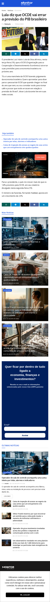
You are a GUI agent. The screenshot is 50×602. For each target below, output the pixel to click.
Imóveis (6, 255)
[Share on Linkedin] (43, 54)
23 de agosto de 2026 (12, 248)
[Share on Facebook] (34, 54)
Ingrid (7, 483)
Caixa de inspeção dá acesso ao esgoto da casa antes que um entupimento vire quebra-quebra (25, 146)
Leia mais (8, 495)
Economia (18, 10)
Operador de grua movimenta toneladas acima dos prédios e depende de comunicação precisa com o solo (22, 348)
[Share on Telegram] (15, 54)
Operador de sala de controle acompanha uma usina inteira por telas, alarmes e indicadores (25, 140)
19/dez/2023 (19, 24)
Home (4, 10)
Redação (8, 24)
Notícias (10, 10)
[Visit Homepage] (27, 3)
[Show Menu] (3, 3)
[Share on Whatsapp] (6, 54)
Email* (7, 425)
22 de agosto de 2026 (12, 354)
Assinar (25, 435)
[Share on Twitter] (25, 54)
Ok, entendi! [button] (25, 595)
